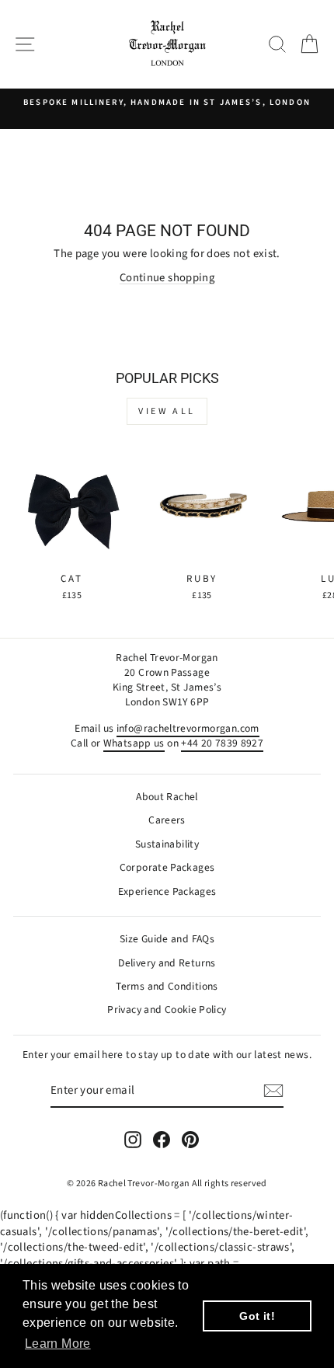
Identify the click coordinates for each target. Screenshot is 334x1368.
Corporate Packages (167, 867)
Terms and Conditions (166, 986)
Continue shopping (167, 278)
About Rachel (166, 796)
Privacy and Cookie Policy (166, 1009)
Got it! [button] (257, 1316)
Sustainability (167, 844)
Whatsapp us (134, 743)
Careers (167, 820)
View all (167, 411)
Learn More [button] (58, 1343)
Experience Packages (167, 891)
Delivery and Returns (166, 963)
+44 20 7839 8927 (222, 743)
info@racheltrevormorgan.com (188, 728)
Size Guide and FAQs (167, 938)
